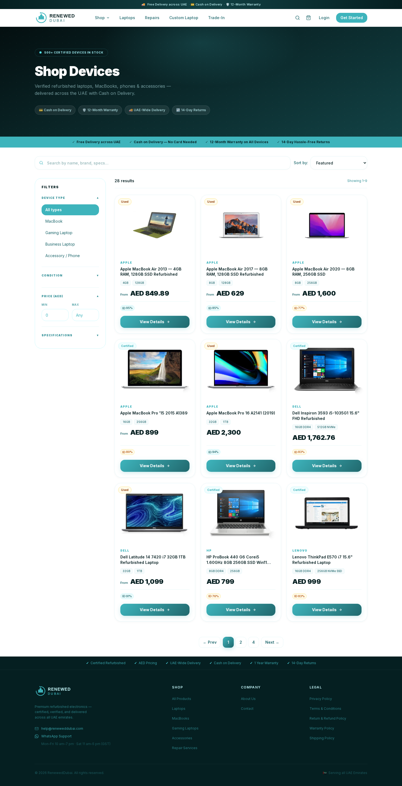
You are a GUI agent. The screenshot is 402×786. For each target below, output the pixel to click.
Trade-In (216, 17)
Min (44, 304)
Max (75, 304)
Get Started (351, 17)
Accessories (182, 738)
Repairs (152, 17)
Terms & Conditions (325, 708)
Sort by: (301, 162)
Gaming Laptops (185, 728)
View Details (152, 321)
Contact (247, 708)
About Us (248, 699)
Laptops (127, 17)
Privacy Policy (321, 699)
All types (53, 209)
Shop (100, 17)
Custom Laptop (183, 17)
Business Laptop (60, 244)
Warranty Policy (322, 728)
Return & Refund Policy (328, 718)
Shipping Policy (322, 738)
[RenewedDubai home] (59, 17)
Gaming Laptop (58, 232)
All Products (181, 699)
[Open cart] (308, 18)
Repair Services (184, 748)
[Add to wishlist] (187, 247)
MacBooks (180, 718)
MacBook (54, 221)
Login (324, 17)
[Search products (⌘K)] (297, 18)
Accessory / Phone (62, 255)
